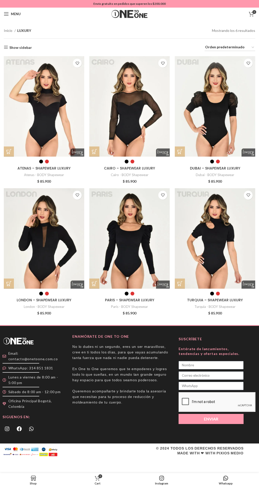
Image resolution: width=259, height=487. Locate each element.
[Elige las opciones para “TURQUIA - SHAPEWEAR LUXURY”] (180, 284)
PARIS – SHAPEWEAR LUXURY (129, 300)
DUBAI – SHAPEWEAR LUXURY (215, 168)
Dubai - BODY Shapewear (215, 175)
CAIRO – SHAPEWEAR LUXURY (129, 168)
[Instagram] (7, 428)
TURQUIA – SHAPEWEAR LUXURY (215, 300)
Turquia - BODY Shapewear (215, 307)
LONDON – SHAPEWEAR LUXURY (44, 300)
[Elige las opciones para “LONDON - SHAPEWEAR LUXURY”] (9, 284)
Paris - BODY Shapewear (129, 307)
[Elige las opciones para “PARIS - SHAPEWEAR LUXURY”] (94, 284)
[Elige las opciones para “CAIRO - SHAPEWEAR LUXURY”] (94, 151)
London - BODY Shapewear (44, 307)
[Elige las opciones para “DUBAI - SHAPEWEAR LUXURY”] (180, 151)
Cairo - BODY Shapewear (129, 175)
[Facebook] (19, 428)
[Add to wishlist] (77, 63)
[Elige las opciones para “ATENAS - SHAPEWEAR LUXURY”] (9, 151)
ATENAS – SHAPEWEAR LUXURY (44, 168)
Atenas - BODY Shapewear (44, 175)
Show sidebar (20, 47)
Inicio (8, 30)
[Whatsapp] (31, 428)
